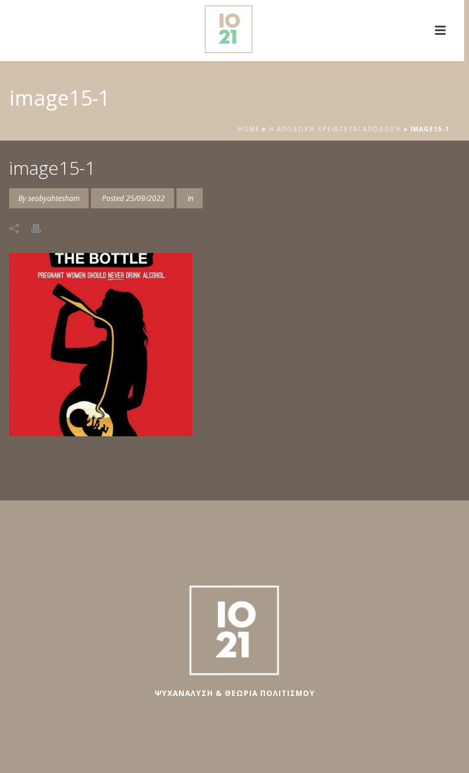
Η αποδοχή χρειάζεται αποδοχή (335, 129)
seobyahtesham (53, 198)
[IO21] (232, 27)
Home (249, 129)
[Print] (42, 228)
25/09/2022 (145, 198)
